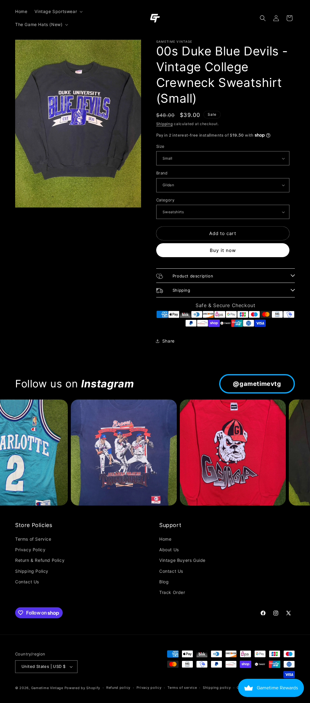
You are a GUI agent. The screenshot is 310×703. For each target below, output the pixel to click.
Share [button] (168, 340)
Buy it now (223, 250)
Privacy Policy (30, 549)
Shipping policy (217, 687)
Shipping (164, 123)
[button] (58, 11)
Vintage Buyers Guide (182, 560)
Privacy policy (149, 687)
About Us (169, 549)
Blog (164, 581)
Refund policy (118, 687)
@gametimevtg (257, 383)
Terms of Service (33, 539)
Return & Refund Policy (39, 560)
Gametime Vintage (47, 688)
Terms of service (182, 687)
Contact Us (27, 581)
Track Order (172, 592)
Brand (162, 173)
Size (160, 146)
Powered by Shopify (82, 688)
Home (165, 539)
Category (165, 199)
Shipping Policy (31, 571)
